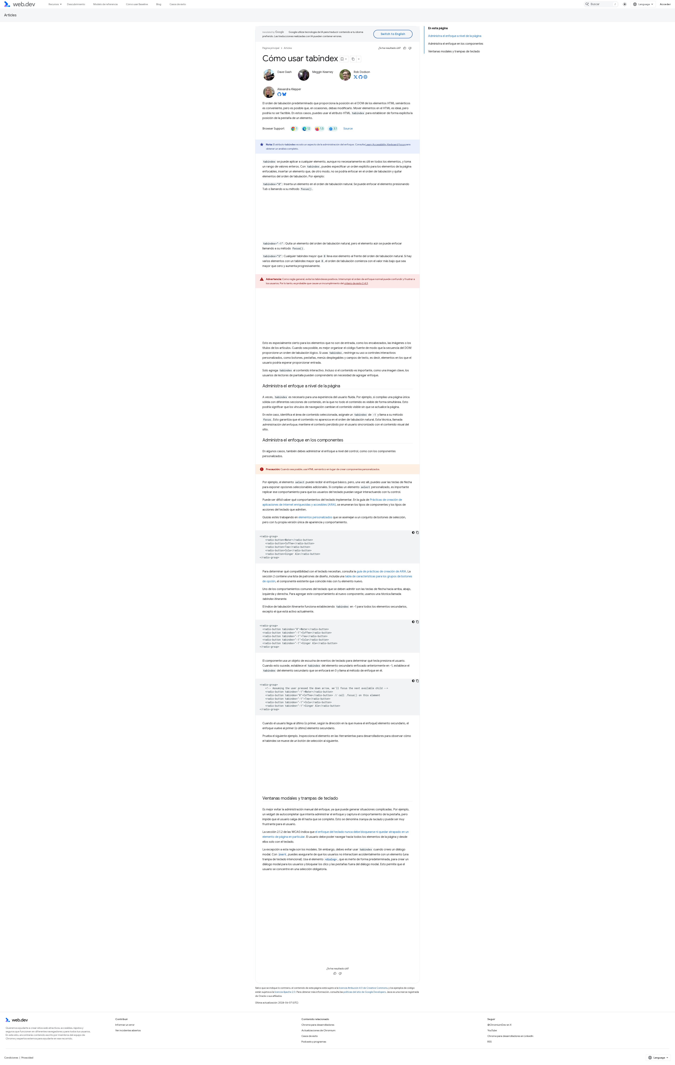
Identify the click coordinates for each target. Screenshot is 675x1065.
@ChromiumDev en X (499, 1024)
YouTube (492, 1030)
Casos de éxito (178, 4)
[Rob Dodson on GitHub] (360, 78)
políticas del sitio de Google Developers (364, 991)
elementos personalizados (315, 517)
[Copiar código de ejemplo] (417, 532)
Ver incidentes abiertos (128, 1030)
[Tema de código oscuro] (413, 532)
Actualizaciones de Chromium (318, 1030)
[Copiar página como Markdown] (353, 59)
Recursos (54, 4)
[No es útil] (410, 48)
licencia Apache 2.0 (285, 991)
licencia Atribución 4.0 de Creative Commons (363, 987)
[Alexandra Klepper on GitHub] (279, 95)
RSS (489, 1041)
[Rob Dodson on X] (356, 78)
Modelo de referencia (105, 4)
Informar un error (124, 1024)
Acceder (665, 4)
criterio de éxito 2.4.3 (356, 283)
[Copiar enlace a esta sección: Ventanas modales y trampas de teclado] (341, 798)
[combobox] (601, 4)
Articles (10, 15)
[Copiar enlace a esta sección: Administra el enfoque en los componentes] (346, 440)
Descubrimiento (76, 4)
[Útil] (404, 48)
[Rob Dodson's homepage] (365, 78)
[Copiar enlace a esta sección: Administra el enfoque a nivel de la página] (343, 386)
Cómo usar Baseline (137, 4)
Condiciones (11, 1057)
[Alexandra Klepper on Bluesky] (284, 95)
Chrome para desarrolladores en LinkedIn (510, 1036)
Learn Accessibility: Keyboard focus (385, 144)
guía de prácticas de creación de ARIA (381, 571)
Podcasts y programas (313, 1041)
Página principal (270, 48)
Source (348, 128)
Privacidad (27, 1057)
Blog (158, 4)
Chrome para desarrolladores (317, 1024)
